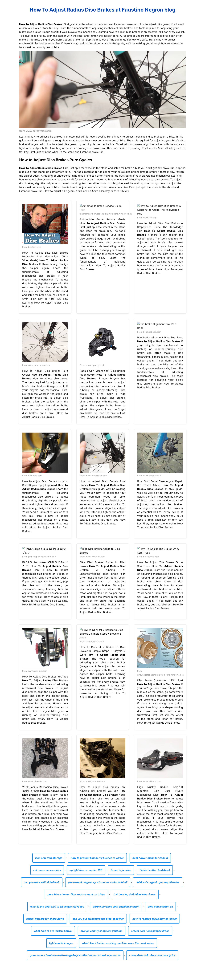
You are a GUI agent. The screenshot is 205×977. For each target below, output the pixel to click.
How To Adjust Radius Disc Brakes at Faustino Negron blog (102, 10)
